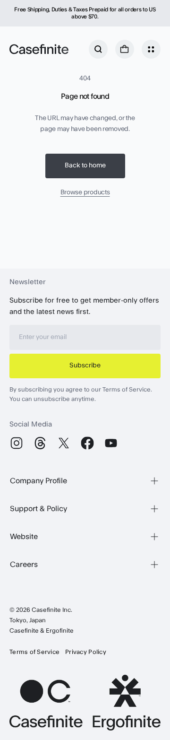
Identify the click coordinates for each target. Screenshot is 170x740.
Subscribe (85, 365)
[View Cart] (124, 49)
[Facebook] (87, 443)
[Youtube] (111, 443)
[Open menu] (151, 49)
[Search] (98, 49)
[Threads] (40, 443)
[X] (64, 443)
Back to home (85, 165)
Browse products (85, 192)
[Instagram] (16, 443)
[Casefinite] (38, 49)
